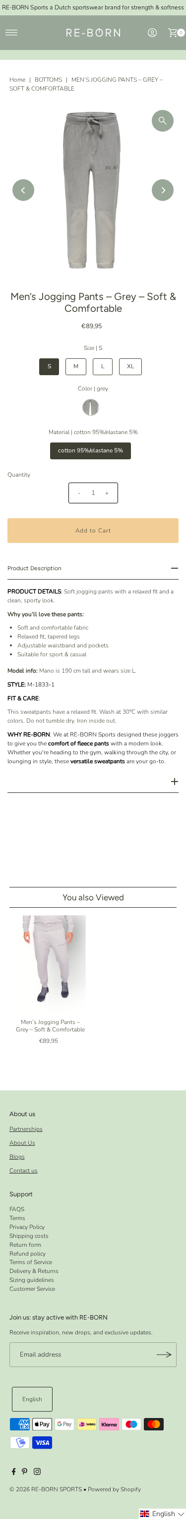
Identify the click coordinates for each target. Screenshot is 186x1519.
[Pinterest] (24, 1473)
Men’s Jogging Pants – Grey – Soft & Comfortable (50, 1025)
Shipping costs (29, 1236)
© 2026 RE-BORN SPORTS (45, 1489)
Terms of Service (30, 1262)
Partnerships (26, 1129)
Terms (17, 1218)
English (32, 1399)
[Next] (163, 190)
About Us (22, 1143)
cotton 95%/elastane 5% (90, 450)
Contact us (23, 1171)
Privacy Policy (27, 1227)
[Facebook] (14, 1473)
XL (130, 366)
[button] (162, 1514)
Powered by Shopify (114, 1489)
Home (17, 80)
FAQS (16, 1209)
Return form (25, 1245)
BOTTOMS (48, 80)
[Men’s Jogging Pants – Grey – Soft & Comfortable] (50, 964)
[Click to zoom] (163, 121)
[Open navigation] (11, 32)
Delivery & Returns (34, 1271)
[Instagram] (37, 1473)
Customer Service (32, 1289)
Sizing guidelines (31, 1280)
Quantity (18, 475)
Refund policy (27, 1254)
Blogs (17, 1157)
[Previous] (23, 190)
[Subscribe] (164, 1354)
